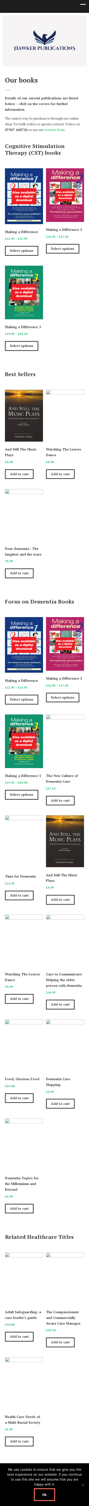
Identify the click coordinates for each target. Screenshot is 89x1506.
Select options (21, 250)
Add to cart (19, 474)
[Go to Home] (44, 50)
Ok (44, 1495)
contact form (54, 130)
